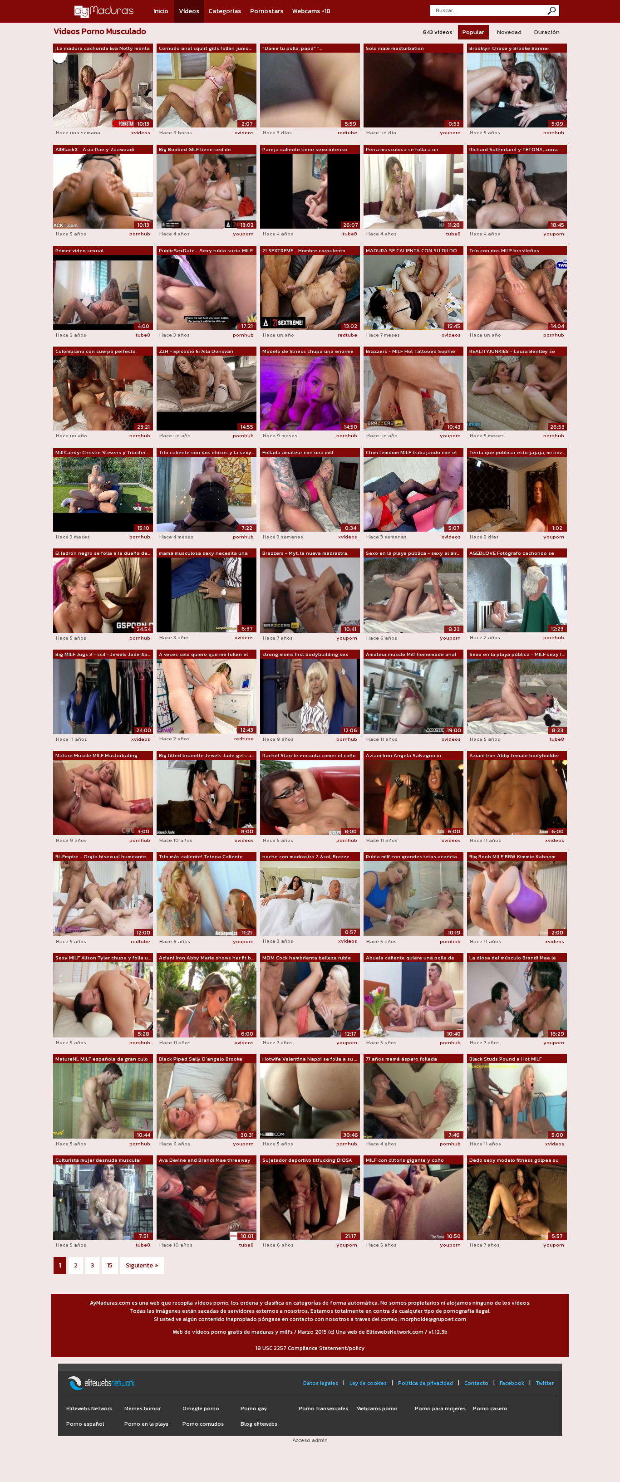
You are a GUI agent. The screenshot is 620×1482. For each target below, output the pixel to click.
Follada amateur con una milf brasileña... (298, 453)
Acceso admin (310, 1440)
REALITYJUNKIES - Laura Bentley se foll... (512, 351)
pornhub (553, 132)
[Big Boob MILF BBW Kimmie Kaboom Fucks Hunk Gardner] (517, 898)
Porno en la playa (146, 1424)
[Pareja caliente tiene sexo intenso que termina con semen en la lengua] (310, 190)
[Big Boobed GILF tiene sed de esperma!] (206, 190)
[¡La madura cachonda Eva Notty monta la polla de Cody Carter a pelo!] (103, 89)
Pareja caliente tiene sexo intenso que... (304, 150)
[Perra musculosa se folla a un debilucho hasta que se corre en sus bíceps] (413, 190)
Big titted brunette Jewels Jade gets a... (206, 755)
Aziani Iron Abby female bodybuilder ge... (514, 756)
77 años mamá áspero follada (401, 1058)
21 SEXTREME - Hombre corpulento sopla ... (303, 251)
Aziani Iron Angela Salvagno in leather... (403, 756)
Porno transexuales (323, 1408)
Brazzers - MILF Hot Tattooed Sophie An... (410, 351)
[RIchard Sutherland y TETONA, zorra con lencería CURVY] (517, 190)
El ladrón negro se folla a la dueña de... (102, 553)
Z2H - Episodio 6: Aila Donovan (196, 351)
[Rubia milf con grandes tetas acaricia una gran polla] (413, 898)
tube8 (350, 233)
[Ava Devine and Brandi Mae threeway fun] (206, 1202)
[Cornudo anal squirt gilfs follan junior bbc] (206, 89)
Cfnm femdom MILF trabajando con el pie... (411, 453)
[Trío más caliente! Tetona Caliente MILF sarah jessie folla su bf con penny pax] (206, 898)
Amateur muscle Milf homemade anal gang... (411, 655)
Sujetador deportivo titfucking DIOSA (307, 1160)
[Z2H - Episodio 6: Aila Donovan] (206, 392)
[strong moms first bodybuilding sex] (310, 696)
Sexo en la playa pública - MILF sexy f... (517, 654)
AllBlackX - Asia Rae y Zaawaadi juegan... (94, 150)
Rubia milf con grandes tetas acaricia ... (413, 856)
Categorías (224, 11)
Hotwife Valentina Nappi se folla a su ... (309, 1058)
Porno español (85, 1424)
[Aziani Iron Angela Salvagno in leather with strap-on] (413, 797)
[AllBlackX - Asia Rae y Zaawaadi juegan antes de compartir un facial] (103, 190)
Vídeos (189, 11)
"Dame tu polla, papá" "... (292, 48)
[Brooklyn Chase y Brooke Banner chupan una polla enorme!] (517, 89)
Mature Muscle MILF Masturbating (96, 755)
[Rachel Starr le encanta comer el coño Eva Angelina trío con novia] (310, 797)
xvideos (140, 132)
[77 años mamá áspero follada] (413, 1100)
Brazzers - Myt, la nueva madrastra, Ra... (305, 553)
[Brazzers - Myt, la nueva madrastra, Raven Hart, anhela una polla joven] (310, 595)
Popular (473, 32)
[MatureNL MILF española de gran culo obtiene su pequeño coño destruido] (103, 1100)
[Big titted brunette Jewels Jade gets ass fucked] (206, 797)
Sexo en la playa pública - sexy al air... (412, 553)
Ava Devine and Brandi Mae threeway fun (205, 1160)
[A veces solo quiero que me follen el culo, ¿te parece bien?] (206, 695)
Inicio (160, 11)
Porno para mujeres (440, 1408)
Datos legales (320, 1383)
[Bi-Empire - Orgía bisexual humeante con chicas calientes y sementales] (103, 898)
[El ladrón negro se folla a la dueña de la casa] (103, 595)
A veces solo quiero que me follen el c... (203, 655)
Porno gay (254, 1408)
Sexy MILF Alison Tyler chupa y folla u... (103, 957)
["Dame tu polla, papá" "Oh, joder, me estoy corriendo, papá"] (310, 89)
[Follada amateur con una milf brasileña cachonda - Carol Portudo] (310, 493)
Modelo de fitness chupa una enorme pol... (308, 351)
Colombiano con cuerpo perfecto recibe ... (95, 351)
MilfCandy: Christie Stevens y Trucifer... (101, 452)
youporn (450, 132)
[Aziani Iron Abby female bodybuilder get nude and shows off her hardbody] (517, 797)
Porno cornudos (203, 1424)
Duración (547, 32)
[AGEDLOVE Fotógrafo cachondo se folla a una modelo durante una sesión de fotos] (517, 594)
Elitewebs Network (89, 1408)
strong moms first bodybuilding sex (305, 654)
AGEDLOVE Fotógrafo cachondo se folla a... (511, 553)
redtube (347, 132)
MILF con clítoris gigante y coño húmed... (405, 1160)
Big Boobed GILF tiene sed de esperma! (195, 150)
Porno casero (490, 1408)
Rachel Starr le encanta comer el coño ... (309, 756)
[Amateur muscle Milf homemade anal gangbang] (413, 696)
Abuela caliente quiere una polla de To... (410, 958)
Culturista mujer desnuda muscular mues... (98, 1160)
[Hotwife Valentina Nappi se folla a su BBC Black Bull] (310, 1100)
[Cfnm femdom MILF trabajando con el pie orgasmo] (413, 493)
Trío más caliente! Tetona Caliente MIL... (201, 857)
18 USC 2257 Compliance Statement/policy (310, 1348)
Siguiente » (142, 1265)
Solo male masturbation (395, 48)
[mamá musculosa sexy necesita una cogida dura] (206, 594)
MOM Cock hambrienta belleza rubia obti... (306, 958)
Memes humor (142, 1408)
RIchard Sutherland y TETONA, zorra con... (513, 150)
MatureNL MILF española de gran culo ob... (101, 1059)
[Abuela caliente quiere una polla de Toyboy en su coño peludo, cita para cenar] (413, 999)
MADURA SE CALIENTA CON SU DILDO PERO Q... (411, 251)
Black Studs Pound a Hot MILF (505, 1058)
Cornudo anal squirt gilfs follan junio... (205, 48)
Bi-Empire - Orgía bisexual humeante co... (100, 857)
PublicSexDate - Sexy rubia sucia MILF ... (206, 251)
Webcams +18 (311, 11)
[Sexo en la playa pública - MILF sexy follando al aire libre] (517, 696)
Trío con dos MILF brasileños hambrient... (504, 251)
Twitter (545, 1383)
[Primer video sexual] (103, 292)
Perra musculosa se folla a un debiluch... (402, 150)
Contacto (476, 1383)
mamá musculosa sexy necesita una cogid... (203, 553)
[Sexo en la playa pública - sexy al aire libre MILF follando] (413, 595)
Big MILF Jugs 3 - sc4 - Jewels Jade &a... (102, 654)
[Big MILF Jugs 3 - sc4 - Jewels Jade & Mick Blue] (103, 696)
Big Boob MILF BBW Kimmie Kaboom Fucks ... (512, 857)
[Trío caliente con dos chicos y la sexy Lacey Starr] (206, 493)
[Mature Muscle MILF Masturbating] (103, 797)
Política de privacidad (425, 1383)
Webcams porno (377, 1408)
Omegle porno (200, 1408)
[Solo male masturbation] (413, 89)
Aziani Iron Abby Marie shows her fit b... (206, 957)
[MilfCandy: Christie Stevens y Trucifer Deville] (103, 493)
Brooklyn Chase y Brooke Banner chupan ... (509, 48)
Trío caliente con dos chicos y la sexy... (206, 452)
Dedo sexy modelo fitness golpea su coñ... (514, 1160)
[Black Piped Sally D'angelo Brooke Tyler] (206, 1100)
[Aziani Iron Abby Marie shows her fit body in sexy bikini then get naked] (206, 999)
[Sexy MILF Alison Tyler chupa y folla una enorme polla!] (103, 999)
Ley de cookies (368, 1383)
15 (110, 1265)
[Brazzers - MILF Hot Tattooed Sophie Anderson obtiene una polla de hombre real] (413, 392)
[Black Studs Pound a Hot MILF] (517, 1100)
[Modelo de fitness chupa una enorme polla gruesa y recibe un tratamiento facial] (310, 392)
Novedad (509, 32)
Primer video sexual (79, 250)
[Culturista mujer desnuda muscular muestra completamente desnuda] (103, 1202)
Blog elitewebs (259, 1424)
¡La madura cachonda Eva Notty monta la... (102, 48)
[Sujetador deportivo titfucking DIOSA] (310, 1202)
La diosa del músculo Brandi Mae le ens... (512, 958)
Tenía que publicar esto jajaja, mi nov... (517, 452)
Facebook (512, 1383)
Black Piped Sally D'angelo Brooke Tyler (200, 1059)
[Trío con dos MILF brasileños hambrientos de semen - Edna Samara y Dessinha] (517, 292)
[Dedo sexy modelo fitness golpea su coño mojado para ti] (517, 1202)
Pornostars (266, 11)
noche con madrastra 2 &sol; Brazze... (307, 856)
